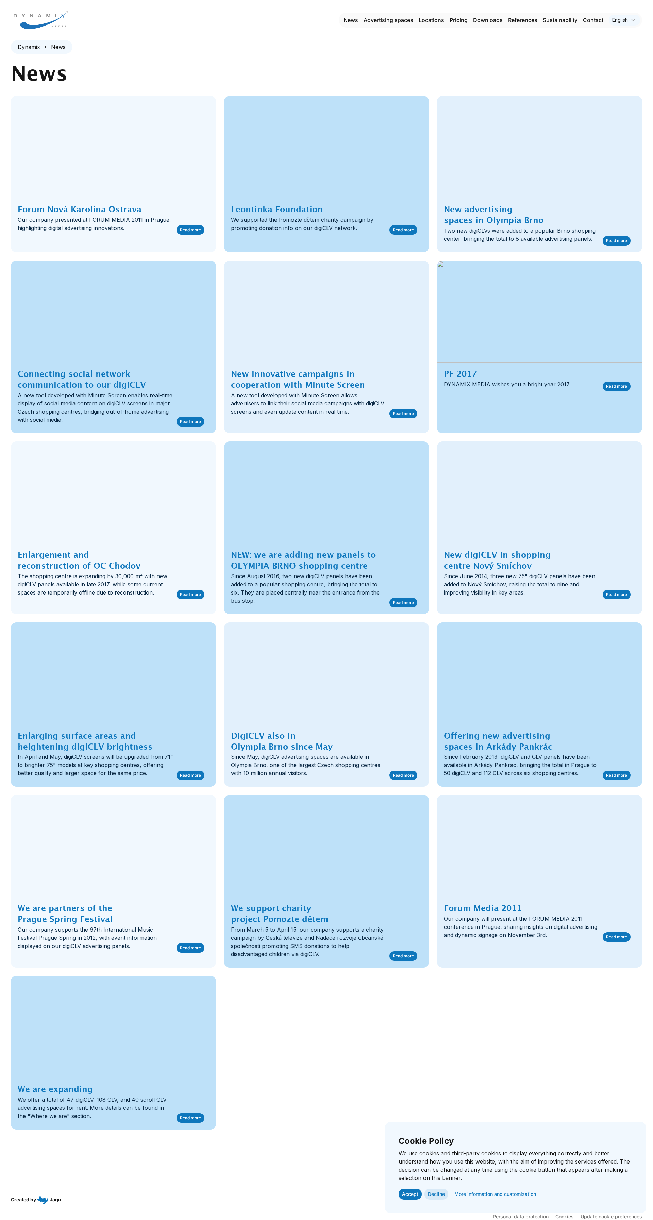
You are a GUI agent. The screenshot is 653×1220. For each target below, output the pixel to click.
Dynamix (29, 47)
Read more (190, 229)
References (522, 20)
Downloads (488, 20)
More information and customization (495, 1194)
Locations (431, 20)
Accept (410, 1194)
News (351, 20)
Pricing (459, 20)
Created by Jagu (36, 1199)
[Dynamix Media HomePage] (41, 20)
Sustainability (560, 20)
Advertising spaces (388, 20)
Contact (593, 20)
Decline (436, 1194)
